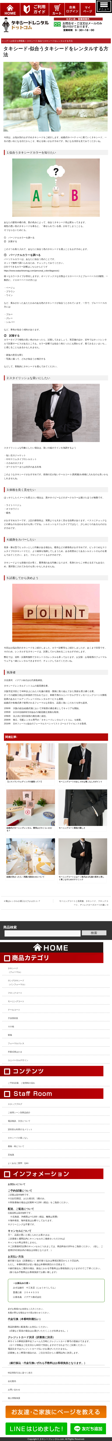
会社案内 (12, 1381)
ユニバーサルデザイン (18, 1060)
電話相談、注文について (19, 1121)
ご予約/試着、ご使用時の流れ (21, 1083)
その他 (11, 1026)
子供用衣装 (13, 1018)
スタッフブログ (15, 1104)
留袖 (10, 1035)
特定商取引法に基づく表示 (20, 1373)
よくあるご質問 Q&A (18, 1163)
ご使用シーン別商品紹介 (19, 1112)
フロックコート (15, 993)
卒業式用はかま (15, 1052)
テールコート (14, 1010)
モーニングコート (16, 1001)
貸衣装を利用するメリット (20, 1129)
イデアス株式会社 (23, 680)
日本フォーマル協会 (22, 723)
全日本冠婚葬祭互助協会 (24, 712)
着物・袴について (16, 1146)
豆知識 (11, 1155)
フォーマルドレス (16, 1043)
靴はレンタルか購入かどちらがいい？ (23, 901)
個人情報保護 (14, 1398)
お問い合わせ (14, 1389)
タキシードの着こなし (18, 1138)
